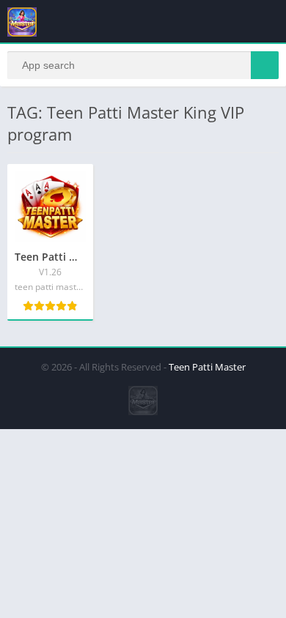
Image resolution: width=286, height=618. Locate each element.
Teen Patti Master (207, 366)
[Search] (265, 65)
